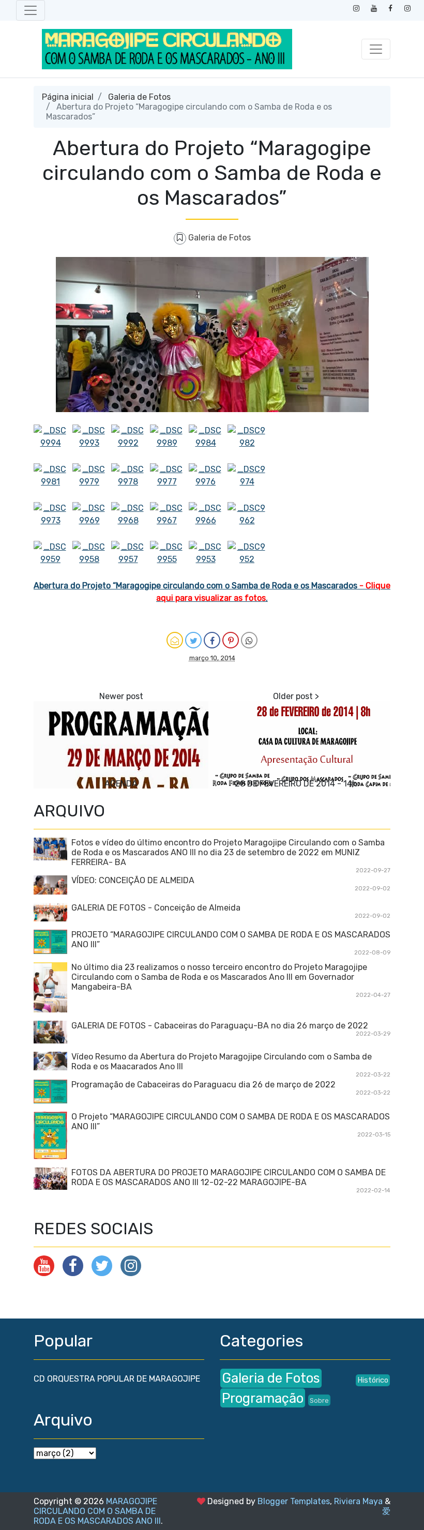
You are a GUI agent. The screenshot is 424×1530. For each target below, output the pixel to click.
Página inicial (68, 97)
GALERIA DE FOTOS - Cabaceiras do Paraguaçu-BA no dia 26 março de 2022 (219, 1026)
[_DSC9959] (53, 560)
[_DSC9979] (91, 482)
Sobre (319, 1400)
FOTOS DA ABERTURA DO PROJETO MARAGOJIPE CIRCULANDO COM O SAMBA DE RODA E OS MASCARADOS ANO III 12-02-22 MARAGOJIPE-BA (228, 1177)
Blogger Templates (294, 1501)
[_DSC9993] (91, 444)
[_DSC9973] (53, 521)
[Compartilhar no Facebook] (212, 640)
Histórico (372, 1380)
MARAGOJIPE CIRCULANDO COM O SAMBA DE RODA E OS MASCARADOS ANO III (97, 1511)
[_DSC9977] (169, 482)
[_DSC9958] (91, 560)
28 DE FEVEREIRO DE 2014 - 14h (296, 784)
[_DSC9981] (53, 482)
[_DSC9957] (130, 560)
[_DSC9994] (53, 444)
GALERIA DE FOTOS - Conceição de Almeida (155, 908)
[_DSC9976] (208, 482)
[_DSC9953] (208, 560)
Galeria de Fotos (139, 97)
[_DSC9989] (169, 444)
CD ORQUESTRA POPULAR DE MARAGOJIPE (117, 1379)
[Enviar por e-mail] (174, 640)
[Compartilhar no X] (193, 640)
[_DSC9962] (247, 521)
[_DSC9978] (130, 482)
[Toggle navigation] (30, 10)
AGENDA (121, 784)
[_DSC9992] (130, 444)
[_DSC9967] (169, 521)
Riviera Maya (358, 1501)
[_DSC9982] (247, 444)
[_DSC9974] (247, 482)
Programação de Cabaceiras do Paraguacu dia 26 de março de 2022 (203, 1084)
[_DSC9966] (208, 521)
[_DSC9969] (91, 521)
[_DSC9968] (130, 521)
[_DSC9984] (208, 444)
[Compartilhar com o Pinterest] (230, 640)
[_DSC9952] (247, 560)
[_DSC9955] (169, 560)
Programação (263, 1398)
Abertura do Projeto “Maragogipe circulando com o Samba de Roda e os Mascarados (196, 585)
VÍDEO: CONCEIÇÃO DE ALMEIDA (132, 880)
